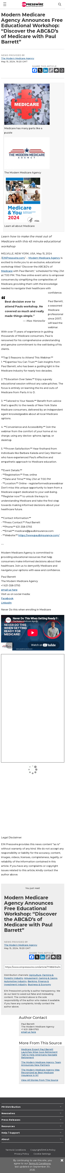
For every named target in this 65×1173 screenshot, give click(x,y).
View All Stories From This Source (39, 1080)
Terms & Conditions (16, 1150)
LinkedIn (6, 602)
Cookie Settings (42, 1154)
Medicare (7, 271)
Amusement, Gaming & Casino (40, 978)
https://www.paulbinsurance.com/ (38, 535)
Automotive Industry (15, 981)
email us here (9, 589)
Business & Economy (39, 984)
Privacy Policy (21, 1154)
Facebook (7, 598)
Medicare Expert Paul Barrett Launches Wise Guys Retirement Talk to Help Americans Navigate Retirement (39, 1053)
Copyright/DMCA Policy (42, 1150)
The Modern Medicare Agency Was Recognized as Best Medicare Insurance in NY (40, 1073)
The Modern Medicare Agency (17, 58)
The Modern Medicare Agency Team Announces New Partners (41, 1063)
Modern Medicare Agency (44, 258)
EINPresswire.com (13, 258)
